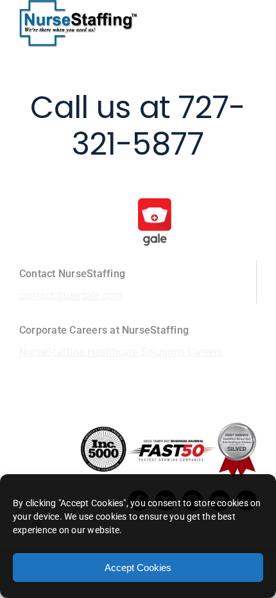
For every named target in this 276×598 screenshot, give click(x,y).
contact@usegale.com (71, 295)
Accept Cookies (138, 567)
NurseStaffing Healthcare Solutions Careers (121, 352)
